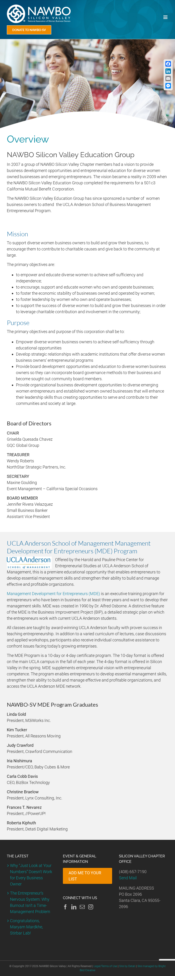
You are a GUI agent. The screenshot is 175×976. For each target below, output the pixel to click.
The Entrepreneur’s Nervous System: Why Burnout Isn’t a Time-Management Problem (30, 902)
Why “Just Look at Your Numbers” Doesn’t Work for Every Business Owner (31, 874)
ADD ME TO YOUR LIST (85, 875)
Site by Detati (127, 966)
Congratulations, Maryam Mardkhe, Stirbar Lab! (26, 926)
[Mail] (82, 906)
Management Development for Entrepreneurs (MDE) (53, 593)
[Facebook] (65, 906)
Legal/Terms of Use (105, 966)
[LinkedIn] (73, 906)
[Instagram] (90, 906)
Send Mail (128, 877)
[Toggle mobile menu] (165, 17)
